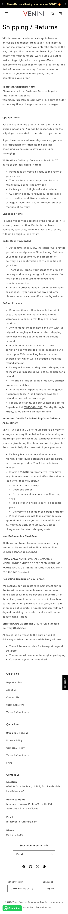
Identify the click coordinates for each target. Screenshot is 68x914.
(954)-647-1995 (33, 407)
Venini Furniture (20, 902)
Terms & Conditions (17, 712)
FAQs (9, 762)
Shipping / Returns (17, 732)
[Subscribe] (51, 854)
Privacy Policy (14, 740)
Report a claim (14, 682)
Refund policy (56, 902)
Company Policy (15, 747)
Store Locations (15, 704)
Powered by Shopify (37, 902)
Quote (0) (65, 683)
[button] (6, 13)
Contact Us (12, 697)
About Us (11, 689)
